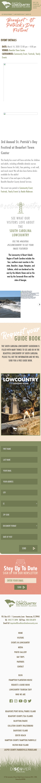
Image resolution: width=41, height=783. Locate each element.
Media (20, 647)
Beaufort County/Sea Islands (20, 716)
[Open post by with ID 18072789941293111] (10, 304)
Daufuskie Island (20, 730)
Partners (20, 661)
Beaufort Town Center (17, 50)
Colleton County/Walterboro (20, 725)
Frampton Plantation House (20, 680)
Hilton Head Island (20, 745)
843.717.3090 (13, 620)
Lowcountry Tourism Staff (20, 689)
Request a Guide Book (20, 685)
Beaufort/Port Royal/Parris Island (20, 711)
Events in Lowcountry (20, 642)
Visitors (20, 637)
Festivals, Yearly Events (9, 191)
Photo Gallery (20, 652)
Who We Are (20, 694)
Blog (20, 675)
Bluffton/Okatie (21, 721)
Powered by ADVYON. (21, 779)
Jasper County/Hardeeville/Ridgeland (20, 749)
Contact (20, 666)
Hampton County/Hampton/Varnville (20, 740)
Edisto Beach (20, 735)
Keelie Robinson (27, 191)
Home (20, 633)
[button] (20, 80)
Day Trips (20, 657)
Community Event (20, 53)
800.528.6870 (31, 620)
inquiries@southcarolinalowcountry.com (24, 623)
